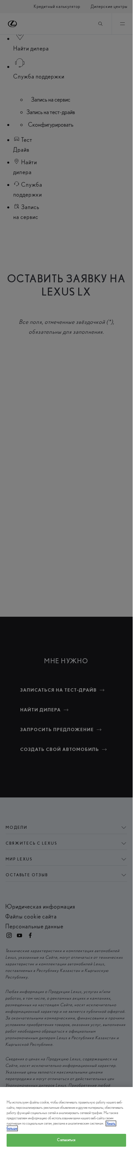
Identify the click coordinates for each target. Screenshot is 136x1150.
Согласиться (66, 1140)
